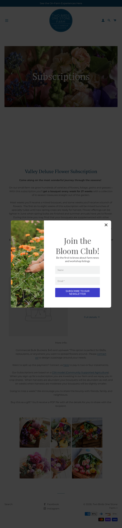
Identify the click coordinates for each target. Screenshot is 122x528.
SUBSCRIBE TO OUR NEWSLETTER (78, 292)
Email (61, 281)
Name (61, 270)
